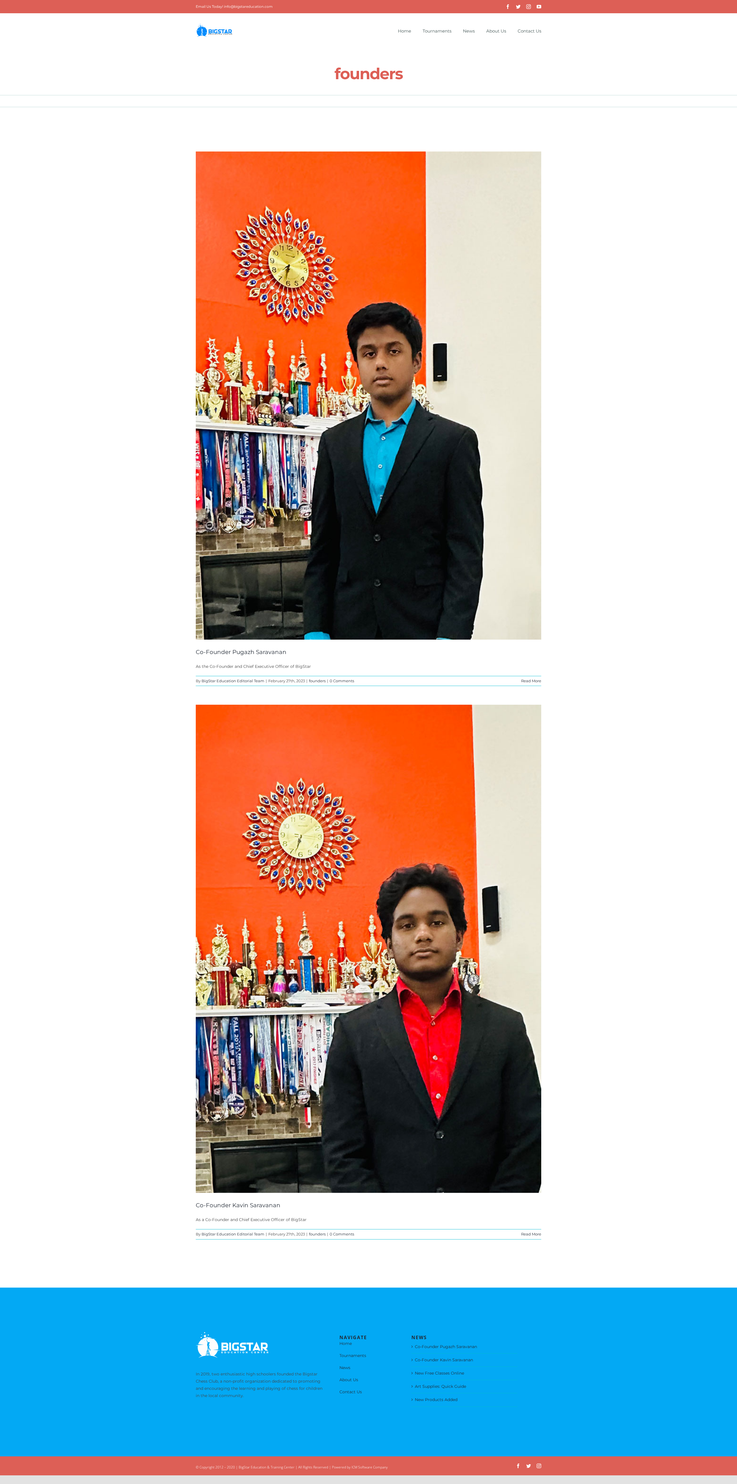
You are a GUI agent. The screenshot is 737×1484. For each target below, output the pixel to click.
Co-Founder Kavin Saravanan (238, 1205)
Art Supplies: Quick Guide (440, 1386)
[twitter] (518, 6)
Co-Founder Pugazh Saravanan (241, 652)
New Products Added (436, 1399)
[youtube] (539, 6)
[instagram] (528, 6)
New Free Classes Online (439, 1373)
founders (317, 680)
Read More (531, 680)
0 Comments (342, 680)
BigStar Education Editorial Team (233, 680)
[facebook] (508, 6)
